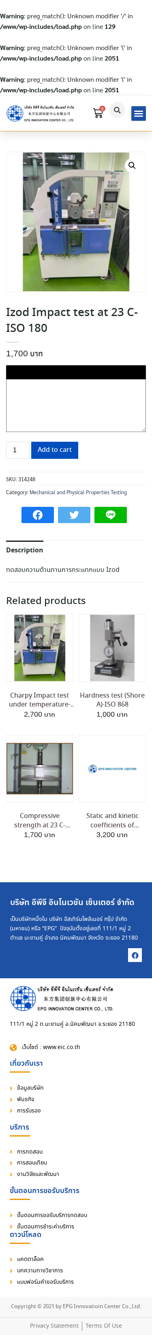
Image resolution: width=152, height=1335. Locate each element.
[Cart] (98, 113)
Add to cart (55, 450)
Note (14, 370)
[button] (138, 113)
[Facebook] (135, 955)
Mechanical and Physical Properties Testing (78, 492)
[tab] (24, 550)
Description (24, 550)
